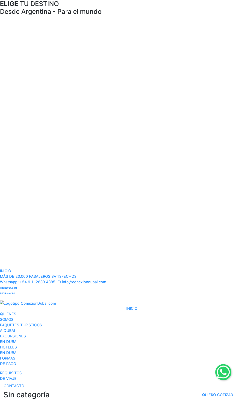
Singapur (19, 180)
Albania (165, 192)
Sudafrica (20, 80)
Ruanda (18, 68)
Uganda (18, 99)
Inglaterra (94, 223)
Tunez (17, 93)
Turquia (92, 217)
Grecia (91, 192)
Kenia (16, 43)
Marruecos (21, 55)
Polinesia (166, 174)
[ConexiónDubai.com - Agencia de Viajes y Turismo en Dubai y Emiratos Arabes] (63, 303)
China (90, 49)
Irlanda (91, 242)
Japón (91, 87)
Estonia (92, 161)
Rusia (90, 211)
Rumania (166, 236)
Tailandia (19, 186)
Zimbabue (20, 111)
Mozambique (23, 62)
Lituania (92, 174)
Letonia (92, 167)
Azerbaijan (95, 37)
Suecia (91, 155)
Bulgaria (166, 205)
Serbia (164, 242)
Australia (166, 149)
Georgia (92, 62)
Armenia (93, 31)
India (89, 68)
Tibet (90, 130)
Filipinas (19, 155)
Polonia (92, 186)
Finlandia (93, 180)
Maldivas (93, 105)
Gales (90, 236)
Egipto (17, 31)
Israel (163, 37)
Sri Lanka (94, 124)
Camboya (20, 149)
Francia (92, 255)
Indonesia (94, 74)
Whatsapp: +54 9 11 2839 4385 (27, 282)
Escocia (92, 230)
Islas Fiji (165, 161)
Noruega (93, 149)
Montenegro (170, 230)
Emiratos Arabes (174, 31)
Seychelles (21, 74)
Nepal (90, 118)
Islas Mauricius (25, 37)
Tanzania (20, 87)
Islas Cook (168, 155)
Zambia (18, 105)
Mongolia (94, 111)
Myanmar (20, 174)
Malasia (92, 99)
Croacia (165, 211)
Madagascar (23, 49)
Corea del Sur (98, 55)
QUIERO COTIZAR (217, 394)
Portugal (93, 205)
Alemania (93, 248)
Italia (89, 199)
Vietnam (19, 192)
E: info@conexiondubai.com (82, 282)
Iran (88, 80)
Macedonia (169, 223)
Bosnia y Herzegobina (179, 199)
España (92, 261)
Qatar (163, 55)
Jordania (166, 43)
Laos (89, 93)
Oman (164, 49)
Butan (90, 43)
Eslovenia (167, 217)
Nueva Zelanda (172, 167)
